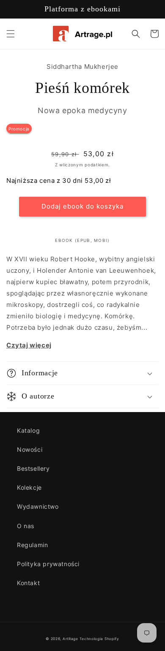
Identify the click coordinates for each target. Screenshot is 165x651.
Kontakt (28, 582)
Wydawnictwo (38, 506)
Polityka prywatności (48, 563)
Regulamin (32, 544)
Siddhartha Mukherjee (82, 66)
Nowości (29, 449)
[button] (10, 33)
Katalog (28, 430)
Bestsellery (33, 468)
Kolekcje (29, 487)
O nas (25, 525)
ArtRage (70, 639)
